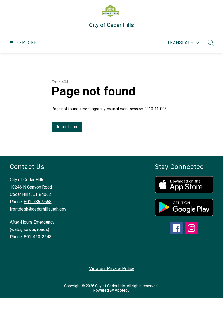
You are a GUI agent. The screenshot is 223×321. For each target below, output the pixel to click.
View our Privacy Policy (111, 268)
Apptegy (122, 290)
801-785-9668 (38, 201)
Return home (67, 127)
